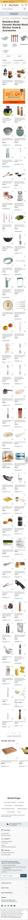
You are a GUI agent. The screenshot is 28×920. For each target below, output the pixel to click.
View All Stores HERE (5, 854)
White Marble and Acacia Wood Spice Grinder (19, 614)
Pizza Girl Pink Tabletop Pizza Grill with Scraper (7, 204)
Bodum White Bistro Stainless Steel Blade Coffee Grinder (6, 357)
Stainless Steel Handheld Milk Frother (7, 722)
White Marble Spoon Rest (20, 442)
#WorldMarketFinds (13, 901)
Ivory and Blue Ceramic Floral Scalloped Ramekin (7, 313)
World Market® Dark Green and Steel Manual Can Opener (7, 161)
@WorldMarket (4, 901)
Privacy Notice (4, 916)
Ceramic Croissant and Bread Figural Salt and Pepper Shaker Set (7, 529)
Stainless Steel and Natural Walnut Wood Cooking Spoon (7, 378)
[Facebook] (2, 906)
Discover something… (8, 9)
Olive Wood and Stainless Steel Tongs (7, 592)
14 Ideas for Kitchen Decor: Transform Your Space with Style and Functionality (13, 815)
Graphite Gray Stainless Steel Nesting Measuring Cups (7, 400)
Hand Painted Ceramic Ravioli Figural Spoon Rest (7, 508)
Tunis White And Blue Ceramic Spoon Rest (6, 572)
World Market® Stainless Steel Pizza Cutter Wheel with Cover (20, 139)
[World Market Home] (14, 5)
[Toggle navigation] (2, 5)
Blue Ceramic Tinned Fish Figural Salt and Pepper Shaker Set (20, 464)
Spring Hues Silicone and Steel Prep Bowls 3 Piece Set (7, 139)
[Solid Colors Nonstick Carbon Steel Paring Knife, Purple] (2, 230)
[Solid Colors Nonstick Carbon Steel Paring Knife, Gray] (4, 230)
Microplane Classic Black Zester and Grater (7, 421)
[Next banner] (26, 1)
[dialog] (14, 914)
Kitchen (7, 18)
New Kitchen (21, 802)
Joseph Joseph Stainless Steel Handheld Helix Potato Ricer (20, 508)
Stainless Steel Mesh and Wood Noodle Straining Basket (20, 486)
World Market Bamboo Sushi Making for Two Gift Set (20, 421)
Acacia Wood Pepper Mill (20, 721)
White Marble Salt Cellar (20, 550)
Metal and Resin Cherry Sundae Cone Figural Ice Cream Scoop (20, 247)
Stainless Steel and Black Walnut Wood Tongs (7, 182)
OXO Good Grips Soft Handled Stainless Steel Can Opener (20, 593)
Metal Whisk (5, 699)
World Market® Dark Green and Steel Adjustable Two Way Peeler (7, 291)
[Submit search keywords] (25, 9)
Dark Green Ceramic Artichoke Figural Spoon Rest (20, 226)
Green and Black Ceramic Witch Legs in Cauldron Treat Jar (7, 119)
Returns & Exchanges (6, 835)
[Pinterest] (11, 906)
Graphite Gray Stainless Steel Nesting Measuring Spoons (7, 486)
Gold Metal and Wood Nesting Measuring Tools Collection (7, 464)
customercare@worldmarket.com (8, 846)
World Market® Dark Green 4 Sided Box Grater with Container (19, 204)
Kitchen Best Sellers (19, 805)
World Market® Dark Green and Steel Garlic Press (7, 269)
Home (3, 18)
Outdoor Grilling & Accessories (8, 808)
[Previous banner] (1, 1)
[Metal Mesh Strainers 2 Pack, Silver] (15, 704)
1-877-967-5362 (4, 843)
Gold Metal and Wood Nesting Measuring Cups (20, 572)
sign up (23, 875)
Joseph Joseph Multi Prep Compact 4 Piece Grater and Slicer (7, 551)
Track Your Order (5, 833)
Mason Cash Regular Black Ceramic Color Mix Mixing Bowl (7, 247)
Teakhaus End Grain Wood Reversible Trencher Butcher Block (9, 761)
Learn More (4, 871)
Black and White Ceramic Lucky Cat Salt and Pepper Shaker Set (7, 614)
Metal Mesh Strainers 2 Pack (20, 700)
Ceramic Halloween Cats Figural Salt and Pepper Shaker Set (7, 81)
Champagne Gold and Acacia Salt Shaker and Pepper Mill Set (20, 119)
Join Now (12, 2)
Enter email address (8, 875)
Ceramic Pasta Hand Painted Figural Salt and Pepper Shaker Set (20, 679)
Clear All (4, 65)
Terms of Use (11, 916)
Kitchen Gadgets (11, 811)
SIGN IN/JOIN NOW (14, 102)
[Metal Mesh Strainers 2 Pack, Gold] (16, 704)
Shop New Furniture (14, 14)
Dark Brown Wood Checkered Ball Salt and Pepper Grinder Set (20, 81)
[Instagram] (8, 906)
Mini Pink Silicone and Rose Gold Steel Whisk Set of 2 (19, 335)
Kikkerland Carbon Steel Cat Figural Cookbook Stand (20, 636)
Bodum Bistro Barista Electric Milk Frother (19, 529)
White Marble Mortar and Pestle (7, 657)
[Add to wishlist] (12, 69)
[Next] (19, 733)
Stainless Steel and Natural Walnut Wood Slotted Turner (19, 378)
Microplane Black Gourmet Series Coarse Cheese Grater (20, 658)
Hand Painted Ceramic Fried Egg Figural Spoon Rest (7, 443)
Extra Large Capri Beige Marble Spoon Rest (20, 399)
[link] (25, 5)
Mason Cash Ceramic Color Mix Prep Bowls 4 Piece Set (20, 183)
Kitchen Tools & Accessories (15, 18)
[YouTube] (14, 906)
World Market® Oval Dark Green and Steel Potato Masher (19, 291)
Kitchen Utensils (8, 805)
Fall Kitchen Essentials (22, 808)
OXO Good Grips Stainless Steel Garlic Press (6, 636)
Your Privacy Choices (16, 917)
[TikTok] (5, 906)
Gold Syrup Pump (18, 160)
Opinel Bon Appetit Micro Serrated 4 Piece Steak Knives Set (20, 313)
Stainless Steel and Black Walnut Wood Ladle (20, 356)
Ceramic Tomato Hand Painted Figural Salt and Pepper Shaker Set (7, 335)
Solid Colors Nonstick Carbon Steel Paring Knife (6, 226)
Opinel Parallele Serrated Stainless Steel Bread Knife (20, 269)
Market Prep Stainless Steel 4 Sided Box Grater (7, 679)
